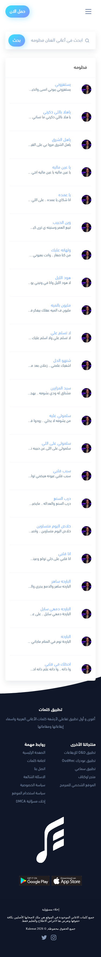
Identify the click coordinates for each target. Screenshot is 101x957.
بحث (17, 40)
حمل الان (17, 11)
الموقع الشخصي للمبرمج (78, 785)
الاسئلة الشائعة (34, 777)
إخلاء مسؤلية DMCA (30, 801)
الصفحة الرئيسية (34, 753)
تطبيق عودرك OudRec (79, 761)
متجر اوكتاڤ (87, 777)
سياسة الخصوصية (32, 785)
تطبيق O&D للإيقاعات (80, 753)
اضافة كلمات (36, 761)
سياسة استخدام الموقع (28, 793)
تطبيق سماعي (85, 769)
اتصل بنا (39, 769)
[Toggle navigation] (88, 11)
